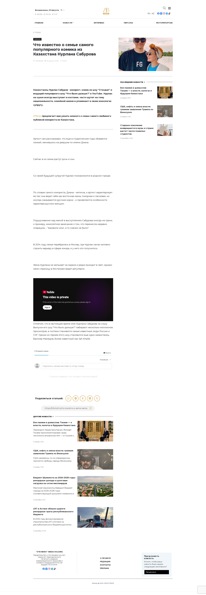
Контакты (105, 565)
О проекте (105, 558)
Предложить (151, 572)
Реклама (104, 568)
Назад (38, 32)
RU (149, 13)
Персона (128, 23)
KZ (153, 13)
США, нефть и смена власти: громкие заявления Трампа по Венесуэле (136, 109)
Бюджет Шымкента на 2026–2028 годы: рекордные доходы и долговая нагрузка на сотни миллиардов (54, 481)
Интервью (99, 23)
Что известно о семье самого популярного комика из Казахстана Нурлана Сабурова (64, 49)
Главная (39, 23)
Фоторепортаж (164, 23)
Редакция (105, 562)
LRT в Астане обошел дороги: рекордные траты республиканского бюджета (53, 512)
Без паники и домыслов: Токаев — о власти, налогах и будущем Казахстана (136, 91)
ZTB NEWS (39, 61)
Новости (67, 23)
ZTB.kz (37, 116)
